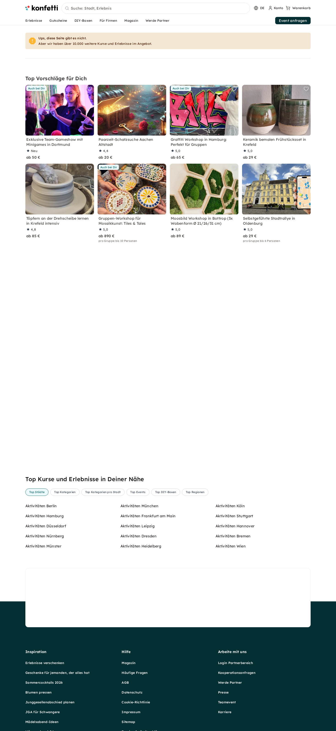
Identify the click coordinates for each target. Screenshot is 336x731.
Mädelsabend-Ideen (42, 722)
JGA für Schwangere (42, 712)
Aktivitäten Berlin (41, 506)
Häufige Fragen (135, 673)
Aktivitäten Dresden (138, 536)
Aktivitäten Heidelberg (140, 546)
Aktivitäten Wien (231, 546)
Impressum (131, 712)
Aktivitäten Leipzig (137, 526)
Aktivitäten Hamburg (44, 516)
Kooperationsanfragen (237, 673)
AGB (125, 682)
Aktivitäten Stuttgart (234, 516)
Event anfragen (293, 20)
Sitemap (128, 722)
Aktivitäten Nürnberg (44, 536)
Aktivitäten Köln (230, 506)
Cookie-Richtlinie (136, 702)
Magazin (131, 21)
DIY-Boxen (83, 21)
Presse (223, 692)
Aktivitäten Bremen (233, 536)
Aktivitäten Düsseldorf (45, 526)
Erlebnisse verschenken (44, 663)
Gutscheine (58, 21)
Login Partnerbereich (235, 663)
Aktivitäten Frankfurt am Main (148, 516)
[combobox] (155, 8)
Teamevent (227, 702)
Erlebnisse (33, 21)
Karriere (225, 712)
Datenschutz (132, 692)
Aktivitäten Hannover (235, 526)
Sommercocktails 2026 (44, 682)
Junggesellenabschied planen (50, 702)
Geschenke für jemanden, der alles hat (57, 673)
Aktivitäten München (139, 506)
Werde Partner (157, 21)
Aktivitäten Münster (43, 546)
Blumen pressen (38, 692)
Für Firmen (108, 21)
